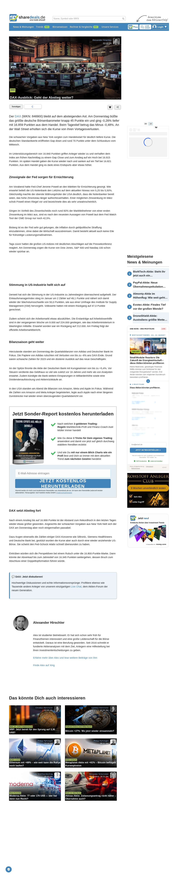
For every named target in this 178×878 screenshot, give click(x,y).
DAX (18, 116)
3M (145, 124)
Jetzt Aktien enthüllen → (148, 450)
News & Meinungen (23, 26)
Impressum (149, 466)
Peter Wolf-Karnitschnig (43, 774)
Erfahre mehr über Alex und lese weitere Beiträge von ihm (65, 657)
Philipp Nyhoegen (45, 741)
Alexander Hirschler (102, 40)
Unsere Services (110, 26)
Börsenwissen (60, 26)
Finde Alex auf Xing (44, 665)
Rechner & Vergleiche (81, 26)
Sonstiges (16, 107)
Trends (39, 26)
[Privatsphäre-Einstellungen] (9, 869)
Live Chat (76, 586)
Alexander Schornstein (99, 774)
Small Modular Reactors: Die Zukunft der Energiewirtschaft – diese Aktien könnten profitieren (147, 360)
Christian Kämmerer (44, 707)
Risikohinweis (135, 468)
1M (150, 124)
